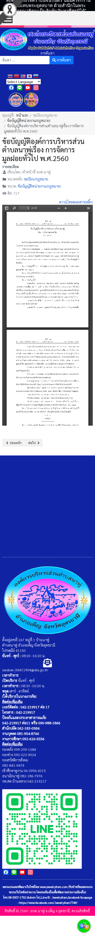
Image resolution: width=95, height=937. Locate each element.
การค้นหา (47, 53)
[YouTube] (27, 87)
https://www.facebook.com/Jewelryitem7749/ (48, 903)
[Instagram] (36, 87)
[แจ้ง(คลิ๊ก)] (15, 107)
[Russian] (36, 75)
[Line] (19, 87)
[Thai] (11, 75)
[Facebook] (11, 87)
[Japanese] (30, 75)
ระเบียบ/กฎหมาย (36, 179)
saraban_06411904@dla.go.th (25, 670)
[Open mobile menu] (8, 18)
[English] (23, 75)
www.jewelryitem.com (54, 887)
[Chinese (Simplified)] (17, 75)
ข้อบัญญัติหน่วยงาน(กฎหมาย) (39, 186)
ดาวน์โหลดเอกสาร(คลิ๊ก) (76, 202)
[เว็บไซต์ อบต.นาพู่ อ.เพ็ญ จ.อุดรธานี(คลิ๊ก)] (42, 828)
